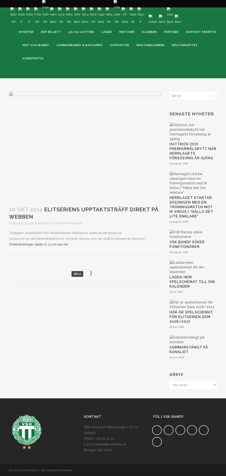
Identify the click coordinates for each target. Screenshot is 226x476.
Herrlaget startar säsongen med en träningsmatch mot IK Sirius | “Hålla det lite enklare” (191, 207)
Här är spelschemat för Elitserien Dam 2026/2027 (191, 317)
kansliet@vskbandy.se (110, 444)
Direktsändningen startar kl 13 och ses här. (38, 244)
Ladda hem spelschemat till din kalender (192, 282)
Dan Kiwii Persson (69, 223)
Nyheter (44, 223)
